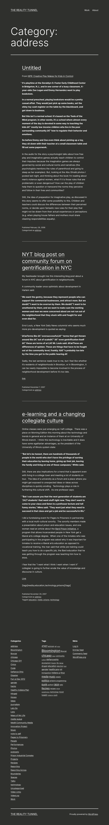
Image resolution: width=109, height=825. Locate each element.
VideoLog (15, 795)
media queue (16, 719)
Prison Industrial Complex (22, 755)
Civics (13, 664)
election (60, 666)
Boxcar (14, 653)
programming (61, 681)
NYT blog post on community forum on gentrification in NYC (47, 261)
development (46, 663)
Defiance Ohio (17, 672)
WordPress (93, 814)
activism (51, 646)
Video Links (16, 792)
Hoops (13, 697)
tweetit (44, 695)
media (40, 600)
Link (24, 578)
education (33, 600)
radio (61, 685)
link (24, 378)
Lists (13, 712)
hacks (13, 686)
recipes (53, 689)
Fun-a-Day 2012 (18, 679)
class (53, 656)
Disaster (14, 675)
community (60, 656)
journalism (15, 704)
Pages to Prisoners (19, 737)
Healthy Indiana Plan (20, 690)
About (95, 10)
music (52, 676)
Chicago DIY (16, 661)
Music (13, 730)
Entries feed (78, 650)
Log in (75, 646)
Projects (14, 759)
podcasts (15, 752)
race (56, 684)
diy (58, 663)
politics (45, 680)
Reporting (15, 766)
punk (44, 684)
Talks (13, 781)
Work (87, 10)
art (56, 646)
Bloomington (16, 650)
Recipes (14, 763)
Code (13, 668)
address (38, 230)
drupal (44, 666)
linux (63, 673)
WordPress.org (79, 657)
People (14, 741)
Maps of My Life (18, 715)
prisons (46, 600)
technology (54, 600)
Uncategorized (17, 788)
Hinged (14, 693)
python (50, 685)
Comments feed (80, 653)
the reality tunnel (24, 10)
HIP (61, 670)
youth (55, 695)
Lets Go (14, 708)
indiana (55, 673)
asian (58, 646)
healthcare (54, 669)
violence (50, 695)
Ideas (13, 701)
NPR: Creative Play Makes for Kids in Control (50, 76)
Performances (17, 744)
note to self (16, 734)
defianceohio (52, 659)
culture (44, 660)
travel (61, 692)
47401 (44, 646)
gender (14, 683)
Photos (14, 748)
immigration (46, 673)
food (65, 666)
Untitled (31, 68)
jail (59, 673)
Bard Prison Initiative (65, 528)
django (61, 663)
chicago (14, 657)
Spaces (14, 777)
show (58, 688)
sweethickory (46, 692)
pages (58, 677)
